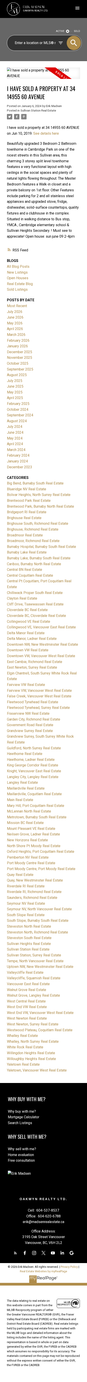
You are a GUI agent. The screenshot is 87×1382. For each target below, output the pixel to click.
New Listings (17, 272)
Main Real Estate (20, 800)
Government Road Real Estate (30, 725)
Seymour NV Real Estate (26, 903)
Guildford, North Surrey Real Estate (34, 748)
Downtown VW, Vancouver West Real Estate (41, 656)
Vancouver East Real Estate (28, 984)
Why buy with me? (22, 1111)
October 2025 (17, 363)
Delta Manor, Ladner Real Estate (32, 638)
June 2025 (15, 386)
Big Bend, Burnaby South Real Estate (35, 483)
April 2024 (15, 444)
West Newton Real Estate (27, 1018)
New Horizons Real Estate (27, 840)
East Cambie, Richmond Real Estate (34, 662)
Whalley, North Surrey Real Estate (33, 1041)
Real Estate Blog (20, 284)
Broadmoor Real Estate (25, 535)
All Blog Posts (18, 266)
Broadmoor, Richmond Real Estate (33, 541)
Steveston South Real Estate (29, 938)
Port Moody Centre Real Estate (31, 863)
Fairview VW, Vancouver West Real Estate (39, 690)
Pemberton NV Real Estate (28, 857)
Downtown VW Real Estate (27, 650)
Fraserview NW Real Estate (28, 713)
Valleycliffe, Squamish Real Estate (33, 978)
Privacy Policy (69, 1266)
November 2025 (19, 357)
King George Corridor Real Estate (32, 765)
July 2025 (14, 381)
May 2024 (15, 438)
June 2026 (15, 317)
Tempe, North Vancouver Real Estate (35, 961)
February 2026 (18, 340)
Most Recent (17, 306)
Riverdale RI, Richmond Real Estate (34, 892)
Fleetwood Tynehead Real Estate (32, 702)
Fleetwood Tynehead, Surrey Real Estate (38, 708)
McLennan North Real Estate (29, 811)
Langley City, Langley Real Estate (32, 777)
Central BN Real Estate (24, 569)
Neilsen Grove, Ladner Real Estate (33, 834)
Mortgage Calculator (23, 1117)
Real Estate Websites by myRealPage (43, 1271)
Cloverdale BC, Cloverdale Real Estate (36, 616)
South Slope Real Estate (26, 915)
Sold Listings (17, 289)
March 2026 (16, 335)
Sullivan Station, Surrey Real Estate (34, 955)
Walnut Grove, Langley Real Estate (33, 995)
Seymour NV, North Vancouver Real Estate (39, 909)
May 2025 (15, 392)
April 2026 (15, 329)
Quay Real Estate (20, 875)
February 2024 (18, 455)
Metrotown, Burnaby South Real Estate (36, 817)
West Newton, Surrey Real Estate (32, 1024)
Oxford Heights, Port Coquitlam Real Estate (40, 851)
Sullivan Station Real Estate (38, 110)
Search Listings (20, 1123)
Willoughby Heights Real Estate (31, 1059)
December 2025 (19, 352)
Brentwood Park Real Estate (29, 500)
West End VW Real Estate (27, 1007)
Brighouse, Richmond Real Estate (32, 529)
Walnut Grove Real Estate (26, 990)
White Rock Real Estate (25, 1047)
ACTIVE (60, 31)
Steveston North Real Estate (29, 926)
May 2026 (15, 323)
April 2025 (15, 398)
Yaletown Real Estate (23, 1064)
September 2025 (20, 369)
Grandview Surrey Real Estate (30, 731)
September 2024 (20, 415)
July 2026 (14, 312)
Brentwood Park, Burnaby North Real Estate (40, 506)
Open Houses (17, 278)
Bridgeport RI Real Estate (26, 512)
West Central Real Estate (26, 1001)
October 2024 (17, 409)
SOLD (77, 31)
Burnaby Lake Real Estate (27, 552)
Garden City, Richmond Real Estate (33, 719)
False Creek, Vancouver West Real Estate (39, 696)
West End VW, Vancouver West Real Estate (40, 1013)
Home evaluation (21, 1155)
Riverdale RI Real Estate (26, 886)
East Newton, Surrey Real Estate (32, 667)
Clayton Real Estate (22, 598)
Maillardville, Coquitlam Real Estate (34, 794)
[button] (15, 1253)
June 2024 (15, 432)
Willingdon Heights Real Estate (31, 1053)
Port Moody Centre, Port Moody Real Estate (41, 869)
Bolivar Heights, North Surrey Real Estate (38, 495)
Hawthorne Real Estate (24, 754)
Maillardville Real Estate (26, 788)
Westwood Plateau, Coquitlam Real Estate (39, 1030)
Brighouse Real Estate (24, 518)
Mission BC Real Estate (25, 823)
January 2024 (17, 461)
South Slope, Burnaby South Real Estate (37, 920)
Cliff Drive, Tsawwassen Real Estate (35, 604)
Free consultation (21, 1160)
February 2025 (18, 404)
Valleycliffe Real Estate (25, 972)
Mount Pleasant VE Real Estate (31, 828)
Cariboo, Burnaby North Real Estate (34, 564)
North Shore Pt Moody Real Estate (33, 846)
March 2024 (16, 450)
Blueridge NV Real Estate (26, 489)
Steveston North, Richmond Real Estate (37, 932)
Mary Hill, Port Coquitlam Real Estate (35, 806)
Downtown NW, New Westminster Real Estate (42, 644)
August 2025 (17, 375)
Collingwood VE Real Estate (28, 621)
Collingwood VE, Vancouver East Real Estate (41, 627)
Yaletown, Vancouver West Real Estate (37, 1070)
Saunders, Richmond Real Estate (32, 897)
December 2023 (19, 467)
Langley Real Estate (22, 782)
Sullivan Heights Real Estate (29, 944)
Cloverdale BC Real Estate (27, 610)
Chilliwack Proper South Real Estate (35, 593)
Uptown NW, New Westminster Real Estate (40, 966)
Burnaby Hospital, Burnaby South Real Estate (41, 547)
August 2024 (17, 421)
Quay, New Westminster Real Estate (35, 880)
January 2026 (17, 346)
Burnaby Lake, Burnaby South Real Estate (38, 558)
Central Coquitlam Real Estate (30, 575)
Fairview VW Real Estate (26, 685)
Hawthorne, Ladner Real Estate (31, 759)
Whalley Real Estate (22, 1036)
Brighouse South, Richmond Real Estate (37, 523)
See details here (46, 133)
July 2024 (14, 426)
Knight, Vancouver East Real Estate (34, 771)
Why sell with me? (22, 1149)
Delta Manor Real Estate (26, 633)
